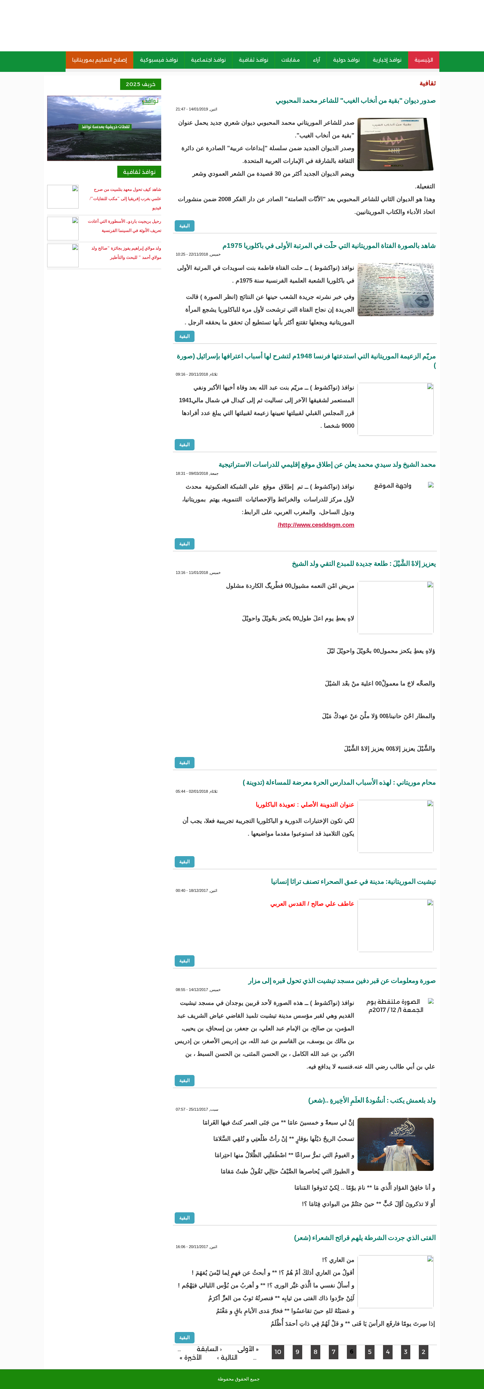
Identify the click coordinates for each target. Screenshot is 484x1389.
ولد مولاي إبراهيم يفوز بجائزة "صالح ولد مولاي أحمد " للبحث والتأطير (126, 253)
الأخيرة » (191, 1357)
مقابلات (290, 60)
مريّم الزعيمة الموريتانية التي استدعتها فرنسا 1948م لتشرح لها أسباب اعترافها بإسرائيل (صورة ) (306, 360)
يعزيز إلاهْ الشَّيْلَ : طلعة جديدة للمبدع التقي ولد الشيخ (364, 563)
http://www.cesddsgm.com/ (316, 525)
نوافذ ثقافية (253, 60)
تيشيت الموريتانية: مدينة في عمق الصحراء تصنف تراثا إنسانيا (353, 881)
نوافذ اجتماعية (208, 60)
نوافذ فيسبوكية (159, 60)
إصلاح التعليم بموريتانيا (99, 60)
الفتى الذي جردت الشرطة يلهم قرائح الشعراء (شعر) (365, 1237)
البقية (184, 225)
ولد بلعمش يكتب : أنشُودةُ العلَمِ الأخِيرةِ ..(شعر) (372, 1100)
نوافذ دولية (346, 60)
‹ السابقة (209, 1349)
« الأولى (248, 1349)
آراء (316, 60)
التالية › (227, 1357)
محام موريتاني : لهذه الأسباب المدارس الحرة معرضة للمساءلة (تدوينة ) (339, 782)
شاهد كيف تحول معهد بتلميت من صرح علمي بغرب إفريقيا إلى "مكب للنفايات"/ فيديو (125, 198)
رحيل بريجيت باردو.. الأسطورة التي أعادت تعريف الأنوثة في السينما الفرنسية (124, 226)
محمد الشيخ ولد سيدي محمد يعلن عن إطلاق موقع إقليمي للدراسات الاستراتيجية (327, 464)
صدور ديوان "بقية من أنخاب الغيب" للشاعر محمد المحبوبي (356, 100)
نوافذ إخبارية (387, 60)
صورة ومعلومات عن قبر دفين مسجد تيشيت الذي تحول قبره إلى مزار (342, 980)
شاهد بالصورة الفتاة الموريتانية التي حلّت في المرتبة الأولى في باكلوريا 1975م (329, 245)
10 (278, 1351)
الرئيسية (424, 60)
